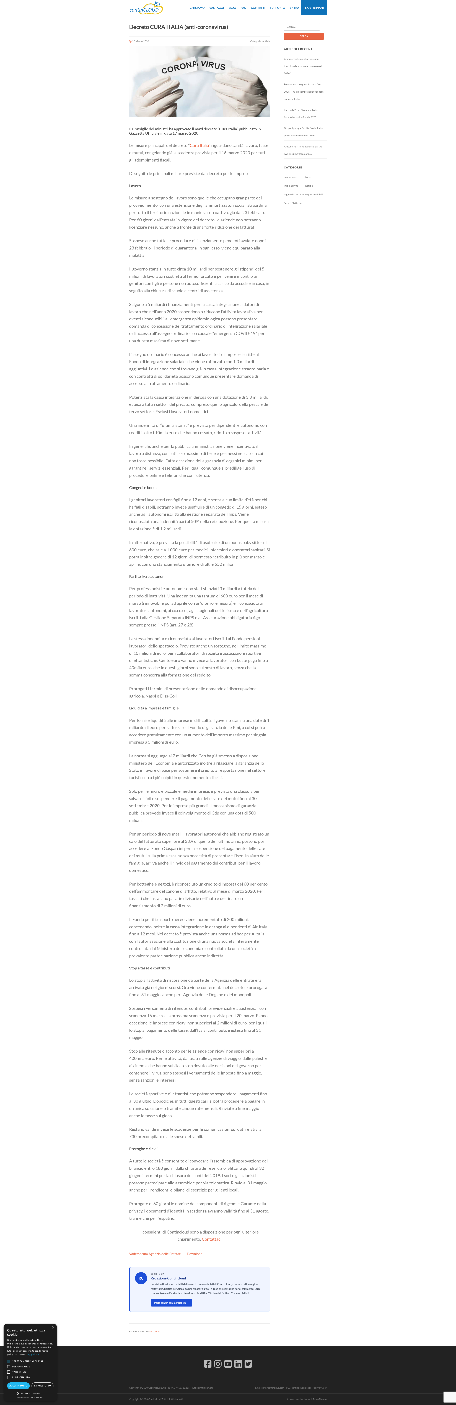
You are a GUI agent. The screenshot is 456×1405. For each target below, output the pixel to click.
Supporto (277, 7)
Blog (232, 7)
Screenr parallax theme (298, 1399)
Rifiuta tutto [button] (42, 1385)
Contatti (258, 7)
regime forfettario (294, 194)
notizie (266, 41)
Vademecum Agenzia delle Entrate (155, 1254)
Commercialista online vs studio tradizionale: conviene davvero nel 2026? (303, 66)
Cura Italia (199, 145)
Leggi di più (33, 1354)
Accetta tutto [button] (18, 1385)
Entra (294, 7)
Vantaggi (216, 7)
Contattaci (211, 1239)
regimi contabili (314, 194)
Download (195, 1254)
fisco (307, 176)
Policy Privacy (320, 1387)
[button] (30, 1393)
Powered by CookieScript (30, 1397)
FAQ (243, 7)
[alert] (30, 1362)
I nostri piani (314, 7)
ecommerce (290, 176)
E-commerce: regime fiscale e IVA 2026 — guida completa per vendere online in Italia (303, 91)
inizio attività (291, 185)
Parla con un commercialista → (171, 1302)
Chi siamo (197, 7)
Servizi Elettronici (294, 203)
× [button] (53, 1327)
